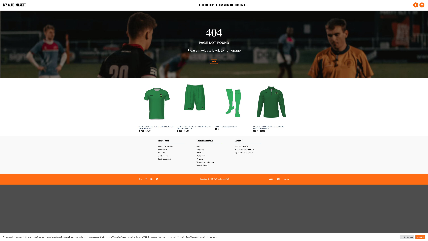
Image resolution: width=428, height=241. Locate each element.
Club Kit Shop (206, 5)
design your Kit (224, 5)
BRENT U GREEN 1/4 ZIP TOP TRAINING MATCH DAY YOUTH (268, 128)
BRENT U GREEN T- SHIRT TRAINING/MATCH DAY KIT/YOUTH (156, 128)
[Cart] (421, 4)
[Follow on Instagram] (153, 179)
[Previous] (141, 108)
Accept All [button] (420, 237)
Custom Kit (241, 5)
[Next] (286, 108)
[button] (415, 4)
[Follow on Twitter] (158, 179)
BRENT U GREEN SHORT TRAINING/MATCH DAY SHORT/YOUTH (194, 128)
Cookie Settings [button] (407, 237)
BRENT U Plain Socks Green (226, 127)
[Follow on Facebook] (147, 179)
